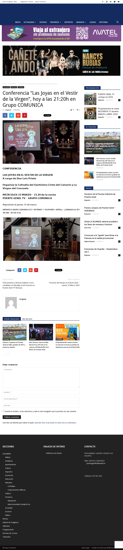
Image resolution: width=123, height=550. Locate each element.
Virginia (8, 110)
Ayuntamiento (10, 464)
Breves (5, 519)
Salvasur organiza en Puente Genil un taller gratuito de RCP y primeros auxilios (14, 344)
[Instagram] (106, 1)
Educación (9, 479)
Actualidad (29, 22)
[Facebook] (103, 1)
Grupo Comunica (40, 2)
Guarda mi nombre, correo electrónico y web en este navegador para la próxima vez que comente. (41, 411)
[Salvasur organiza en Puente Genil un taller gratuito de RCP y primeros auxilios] (15, 332)
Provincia (54, 22)
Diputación (12, 500)
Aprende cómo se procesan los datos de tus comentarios (55, 423)
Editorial (103, 22)
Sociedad (8, 508)
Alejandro (101, 100)
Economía (9, 475)
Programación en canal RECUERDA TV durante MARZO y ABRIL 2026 (108, 111)
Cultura (8, 468)
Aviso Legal (85, 548)
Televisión (6, 537)
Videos (7, 515)
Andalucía (9, 461)
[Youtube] (118, 1)
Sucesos (43, 22)
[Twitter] (114, 1)
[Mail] (110, 1)
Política (8, 493)
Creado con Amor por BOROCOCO (104, 548)
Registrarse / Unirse (27, 2)
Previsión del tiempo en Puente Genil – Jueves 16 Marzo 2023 (64, 284)
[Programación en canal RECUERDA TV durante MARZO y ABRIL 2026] (90, 113)
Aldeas (93, 22)
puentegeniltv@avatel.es (95, 463)
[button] (117, 22)
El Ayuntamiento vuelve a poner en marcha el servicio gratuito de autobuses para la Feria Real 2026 (68, 344)
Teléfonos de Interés (54, 453)
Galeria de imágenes (10, 522)
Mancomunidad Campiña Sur (19, 504)
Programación (8, 529)
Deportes (68, 22)
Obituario (6, 526)
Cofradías (20, 87)
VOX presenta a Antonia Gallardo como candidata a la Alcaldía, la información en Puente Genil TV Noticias (19, 285)
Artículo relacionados (11, 319)
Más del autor (27, 319)
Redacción (87, 214)
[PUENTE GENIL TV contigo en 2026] (90, 99)
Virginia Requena (89, 241)
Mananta (80, 22)
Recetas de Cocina (10, 533)
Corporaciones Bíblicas (16, 490)
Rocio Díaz (87, 228)
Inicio (17, 22)
